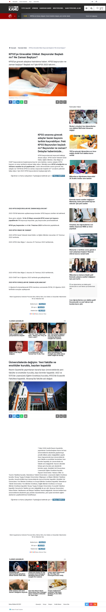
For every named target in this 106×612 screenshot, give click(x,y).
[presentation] (15, 16)
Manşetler (15, 1)
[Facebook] (10, 102)
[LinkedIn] (18, 102)
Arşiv (30, 1)
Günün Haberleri (23, 1)
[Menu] (86, 8)
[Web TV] (92, 1)
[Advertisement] (53, 33)
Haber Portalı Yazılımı (17, 609)
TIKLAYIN (42, 304)
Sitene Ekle (36, 1)
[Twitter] (14, 102)
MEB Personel (58, 8)
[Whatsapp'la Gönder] (21, 102)
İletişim (50, 604)
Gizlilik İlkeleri (57, 604)
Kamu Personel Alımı (73, 8)
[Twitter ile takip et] (87, 604)
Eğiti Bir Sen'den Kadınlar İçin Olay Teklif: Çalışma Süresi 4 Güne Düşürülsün (51, 16)
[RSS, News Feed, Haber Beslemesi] (95, 604)
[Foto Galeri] (96, 1)
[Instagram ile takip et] (91, 604)
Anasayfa (38, 604)
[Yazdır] (25, 102)
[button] (57, 102)
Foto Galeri (26, 8)
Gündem (35, 8)
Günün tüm (91, 16)
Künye (44, 604)
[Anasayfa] (10, 1)
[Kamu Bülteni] (13, 8)
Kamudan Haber (45, 8)
